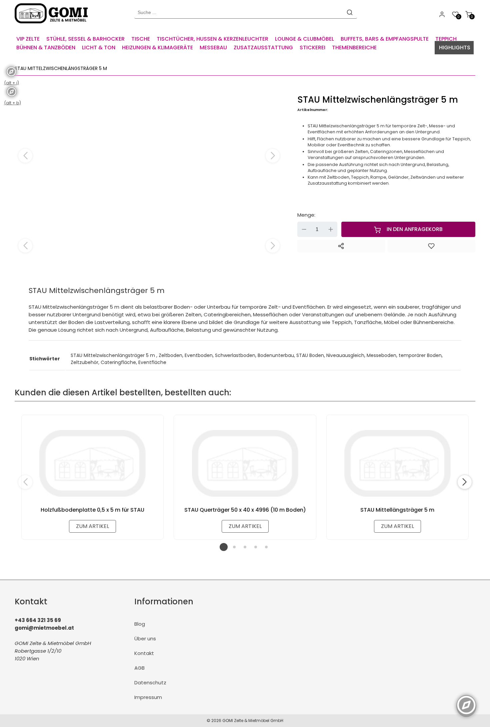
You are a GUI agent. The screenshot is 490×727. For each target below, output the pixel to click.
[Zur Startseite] (53, 24)
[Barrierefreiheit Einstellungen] (466, 701)
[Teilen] (341, 246)
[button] (272, 155)
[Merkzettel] (431, 246)
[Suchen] (349, 12)
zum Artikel (92, 526)
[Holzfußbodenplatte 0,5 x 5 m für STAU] (92, 463)
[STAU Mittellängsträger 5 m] (397, 463)
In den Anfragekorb (415, 229)
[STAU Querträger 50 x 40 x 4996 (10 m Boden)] (245, 463)
